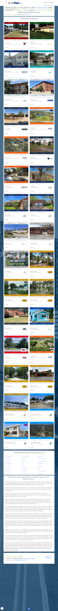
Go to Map (48, 557)
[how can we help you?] (2, 608)
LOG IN (45, 2)
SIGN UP (51, 2)
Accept (54, 5)
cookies (49, 5)
